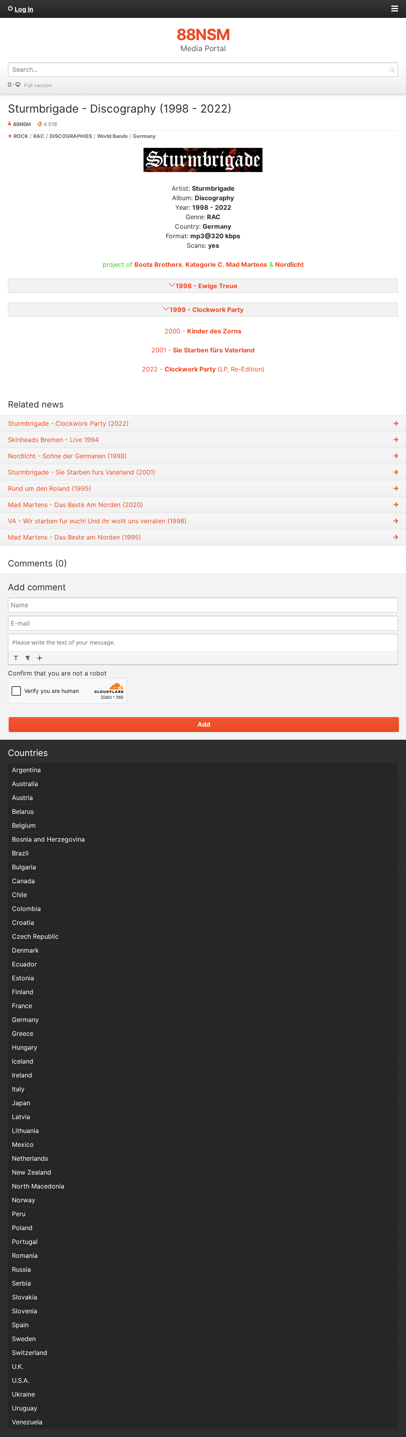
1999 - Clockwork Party (206, 310)
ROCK (20, 136)
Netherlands (30, 1158)
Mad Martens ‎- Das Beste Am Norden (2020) (75, 505)
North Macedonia (38, 1186)
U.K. (17, 1366)
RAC (38, 136)
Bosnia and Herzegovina (48, 839)
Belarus (23, 811)
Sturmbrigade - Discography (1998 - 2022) (120, 108)
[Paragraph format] (28, 658)
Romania (25, 1255)
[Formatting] (16, 658)
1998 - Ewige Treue (206, 286)
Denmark (25, 950)
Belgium (24, 825)
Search (392, 70)
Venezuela (27, 1422)
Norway (23, 1200)
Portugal (25, 1242)
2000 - (203, 331)
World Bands (112, 136)
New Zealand (31, 1172)
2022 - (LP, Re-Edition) (203, 369)
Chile (19, 895)
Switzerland (29, 1353)
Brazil (20, 853)
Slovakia (24, 1297)
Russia (21, 1269)
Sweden (24, 1339)
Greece (22, 1033)
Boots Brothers (158, 264)
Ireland (22, 1075)
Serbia (21, 1283)
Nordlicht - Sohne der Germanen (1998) (67, 456)
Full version (38, 85)
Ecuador (24, 964)
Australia (25, 784)
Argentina (26, 770)
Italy (18, 1089)
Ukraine (23, 1394)
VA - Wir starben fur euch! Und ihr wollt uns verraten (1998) (97, 521)
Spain (20, 1325)
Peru (18, 1214)
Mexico (23, 1144)
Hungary (24, 1047)
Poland (22, 1228)
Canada (23, 881)
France (22, 1006)
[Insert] (40, 658)
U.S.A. (20, 1380)
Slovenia (24, 1311)
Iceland (22, 1061)
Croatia (23, 922)
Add (203, 724)
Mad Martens (246, 264)
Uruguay (24, 1408)
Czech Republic (35, 936)
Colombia (26, 909)
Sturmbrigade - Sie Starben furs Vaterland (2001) (81, 472)
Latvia (21, 1117)
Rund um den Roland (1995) (49, 488)
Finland (22, 992)
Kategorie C (204, 264)
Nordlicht (289, 264)
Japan (21, 1103)
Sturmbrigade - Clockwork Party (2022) (68, 423)
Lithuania (25, 1131)
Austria (22, 798)
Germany (144, 136)
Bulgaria (24, 867)
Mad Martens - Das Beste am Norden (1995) (74, 537)
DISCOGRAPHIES (71, 136)
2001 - (203, 350)
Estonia (23, 978)
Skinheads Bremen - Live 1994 (53, 440)
